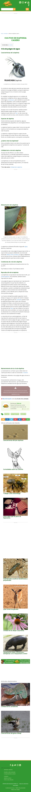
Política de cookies (15, 789)
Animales (6, 33)
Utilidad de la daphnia (16, 167)
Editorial (19, 403)
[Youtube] (12, 765)
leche (11, 254)
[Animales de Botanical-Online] (8, 4)
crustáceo (25, 372)
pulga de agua (15, 414)
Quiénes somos (7, 778)
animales (19, 299)
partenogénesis (5, 276)
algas (26, 246)
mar (16, 113)
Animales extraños (8, 769)
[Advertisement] (15, 23)
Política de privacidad (20, 788)
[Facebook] (10, 765)
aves (12, 308)
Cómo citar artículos (8, 779)
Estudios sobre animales (9, 772)
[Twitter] (15, 765)
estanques (11, 100)
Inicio (2, 33)
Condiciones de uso (10, 788)
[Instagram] (17, 765)
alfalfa (8, 254)
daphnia (7, 414)
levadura (16, 254)
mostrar (10, 45)
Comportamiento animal (9, 774)
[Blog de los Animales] (20, 765)
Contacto (6, 776)
